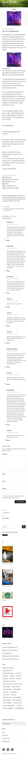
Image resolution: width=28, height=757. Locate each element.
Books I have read (7, 684)
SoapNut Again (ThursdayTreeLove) (10, 659)
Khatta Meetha (17, 689)
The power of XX (17, 702)
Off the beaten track (17, 700)
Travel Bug (19, 705)
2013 (3, 177)
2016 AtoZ (18, 676)
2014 (3, 179)
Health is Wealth (15, 686)
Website (4, 488)
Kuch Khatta (6, 692)
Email (4, 481)
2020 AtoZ (7, 206)
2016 (3, 183)
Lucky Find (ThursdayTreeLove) (9, 647)
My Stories (13, 694)
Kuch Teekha (6, 694)
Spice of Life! (9, 2)
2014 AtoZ (5, 676)
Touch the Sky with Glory (9, 705)
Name (4, 474)
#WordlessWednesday (8, 673)
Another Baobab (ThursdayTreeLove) (11, 656)
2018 (3, 186)
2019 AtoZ (12, 678)
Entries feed (5, 735)
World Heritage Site (19, 708)
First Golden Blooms (7, 653)
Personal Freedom (15, 208)
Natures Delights (7, 700)
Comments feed (6, 738)
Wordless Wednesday (8, 708)
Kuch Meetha (14, 692)
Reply (8, 240)
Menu (14, 9)
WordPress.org (5, 741)
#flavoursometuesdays (8, 668)
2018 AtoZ (5, 678)
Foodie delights (6, 686)
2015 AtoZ (12, 676)
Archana (12, 29)
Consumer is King (17, 684)
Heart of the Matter (7, 689)
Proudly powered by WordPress (9, 753)
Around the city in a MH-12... (9, 681)
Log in (3, 732)
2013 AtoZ (17, 673)
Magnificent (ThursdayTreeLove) (9, 650)
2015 (3, 181)
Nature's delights (17, 697)
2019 (3, 188)
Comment (5, 454)
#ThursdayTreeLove (7, 670)
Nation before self (7, 697)
